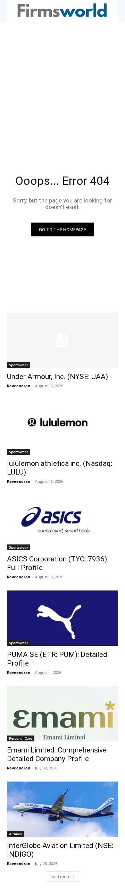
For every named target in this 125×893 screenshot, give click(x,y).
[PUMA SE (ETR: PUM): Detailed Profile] (62, 618)
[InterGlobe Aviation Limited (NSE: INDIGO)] (62, 809)
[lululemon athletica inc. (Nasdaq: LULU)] (62, 427)
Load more (60, 877)
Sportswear (18, 364)
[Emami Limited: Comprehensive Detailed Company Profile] (62, 713)
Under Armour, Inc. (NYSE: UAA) (57, 376)
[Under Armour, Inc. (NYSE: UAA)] (62, 340)
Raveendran (18, 385)
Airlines (15, 833)
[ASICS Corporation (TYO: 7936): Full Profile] (62, 522)
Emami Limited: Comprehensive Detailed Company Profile (57, 754)
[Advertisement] (62, 87)
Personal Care (20, 738)
